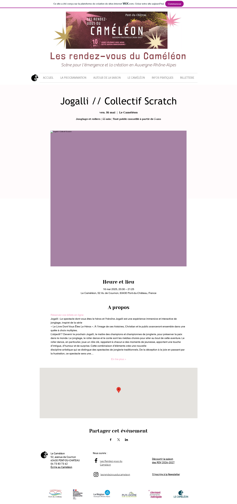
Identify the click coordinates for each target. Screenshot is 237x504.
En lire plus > (118, 359)
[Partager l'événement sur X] (118, 439)
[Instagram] (96, 474)
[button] (73, 77)
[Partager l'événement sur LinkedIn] (126, 439)
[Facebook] (96, 460)
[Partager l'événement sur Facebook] (110, 439)
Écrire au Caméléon (61, 467)
